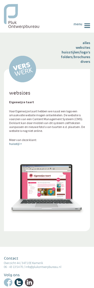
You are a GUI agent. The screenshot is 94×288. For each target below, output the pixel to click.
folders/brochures (75, 56)
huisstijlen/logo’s (76, 52)
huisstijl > (15, 144)
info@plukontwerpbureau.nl (43, 267)
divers (85, 61)
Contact (11, 258)
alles (86, 42)
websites (83, 47)
